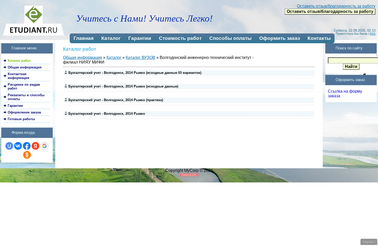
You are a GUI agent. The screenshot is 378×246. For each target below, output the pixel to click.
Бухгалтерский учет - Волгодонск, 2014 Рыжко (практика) (115, 100)
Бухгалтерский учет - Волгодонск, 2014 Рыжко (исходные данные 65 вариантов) (134, 73)
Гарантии (139, 38)
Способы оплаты (230, 38)
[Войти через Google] (44, 146)
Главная (84, 38)
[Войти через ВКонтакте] (18, 146)
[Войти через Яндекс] (35, 146)
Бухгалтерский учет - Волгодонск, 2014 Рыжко (106, 114)
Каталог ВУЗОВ (140, 57)
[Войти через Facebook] (27, 146)
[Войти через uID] (9, 146)
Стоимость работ (180, 38)
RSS (372, 33)
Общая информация (82, 57)
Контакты (319, 38)
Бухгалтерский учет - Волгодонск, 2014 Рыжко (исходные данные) (123, 86)
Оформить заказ (279, 38)
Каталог (111, 38)
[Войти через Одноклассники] (27, 155)
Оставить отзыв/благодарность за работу (336, 6)
